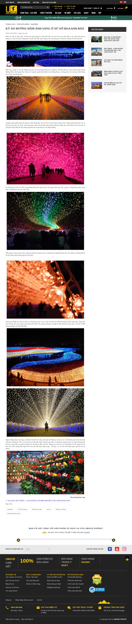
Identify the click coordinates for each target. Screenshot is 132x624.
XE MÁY (67, 13)
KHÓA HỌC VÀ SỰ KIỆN (49, 2)
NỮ (100, 13)
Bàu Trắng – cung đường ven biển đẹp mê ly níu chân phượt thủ (113, 50)
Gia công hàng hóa (32, 580)
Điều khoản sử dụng (12, 619)
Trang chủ (10, 24)
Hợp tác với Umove (12, 587)
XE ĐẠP (58, 13)
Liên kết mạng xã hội (94, 549)
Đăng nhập (88, 8)
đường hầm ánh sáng (13, 513)
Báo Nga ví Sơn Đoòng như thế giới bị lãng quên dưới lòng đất (112, 38)
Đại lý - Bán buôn (32, 577)
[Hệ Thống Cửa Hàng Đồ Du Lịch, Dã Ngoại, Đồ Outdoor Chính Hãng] (11, 10)
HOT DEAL (36, 2)
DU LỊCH (77, 13)
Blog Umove (10, 584)
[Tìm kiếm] (48, 7)
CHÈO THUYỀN (46, 13)
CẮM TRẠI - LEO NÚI (28, 13)
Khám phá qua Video (54, 584)
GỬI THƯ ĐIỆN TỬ (49, 607)
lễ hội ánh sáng (22, 509)
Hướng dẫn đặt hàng (74, 577)
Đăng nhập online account (24, 600)
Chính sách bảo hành (75, 591)
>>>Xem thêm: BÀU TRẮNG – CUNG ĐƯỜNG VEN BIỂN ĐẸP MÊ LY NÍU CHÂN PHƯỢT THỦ (38, 500)
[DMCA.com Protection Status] (97, 579)
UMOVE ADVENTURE (23, 2)
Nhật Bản (10, 509)
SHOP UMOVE (10, 2)
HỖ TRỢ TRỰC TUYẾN (83, 607)
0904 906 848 (16, 607)
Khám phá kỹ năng (53, 580)
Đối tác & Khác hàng (33, 584)
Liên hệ (39, 600)
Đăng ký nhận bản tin (14, 549)
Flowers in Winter (61, 509)
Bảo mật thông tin (27, 619)
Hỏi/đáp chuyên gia (53, 587)
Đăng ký (97, 8)
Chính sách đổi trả (74, 587)
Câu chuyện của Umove (14, 577)
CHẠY (86, 13)
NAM (93, 13)
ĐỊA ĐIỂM (34, 24)
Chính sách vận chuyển (76, 584)
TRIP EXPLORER (23, 24)
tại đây (87, 532)
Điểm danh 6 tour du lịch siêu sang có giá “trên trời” (113, 73)
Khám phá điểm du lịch (54, 577)
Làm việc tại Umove (12, 580)
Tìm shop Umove (11, 591)
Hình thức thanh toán (75, 580)
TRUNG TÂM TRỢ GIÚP (114, 607)
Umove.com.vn (120, 619)
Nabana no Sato (37, 509)
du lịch (49, 509)
